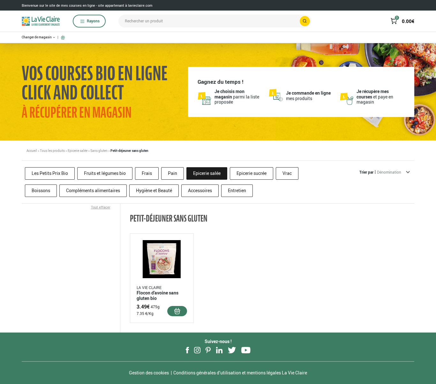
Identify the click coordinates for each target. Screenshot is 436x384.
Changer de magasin (37, 37)
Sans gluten (99, 150)
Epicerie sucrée (252, 173)
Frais (147, 173)
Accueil (31, 150)
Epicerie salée (77, 150)
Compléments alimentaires (93, 190)
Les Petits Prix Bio (50, 173)
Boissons (41, 190)
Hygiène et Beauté (154, 190)
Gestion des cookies (149, 373)
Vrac (287, 173)
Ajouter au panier (177, 311)
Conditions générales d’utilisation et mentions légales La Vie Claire (240, 373)
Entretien (237, 190)
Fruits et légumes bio (105, 173)
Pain (172, 173)
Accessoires (200, 190)
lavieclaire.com (140, 5)
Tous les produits (52, 150)
